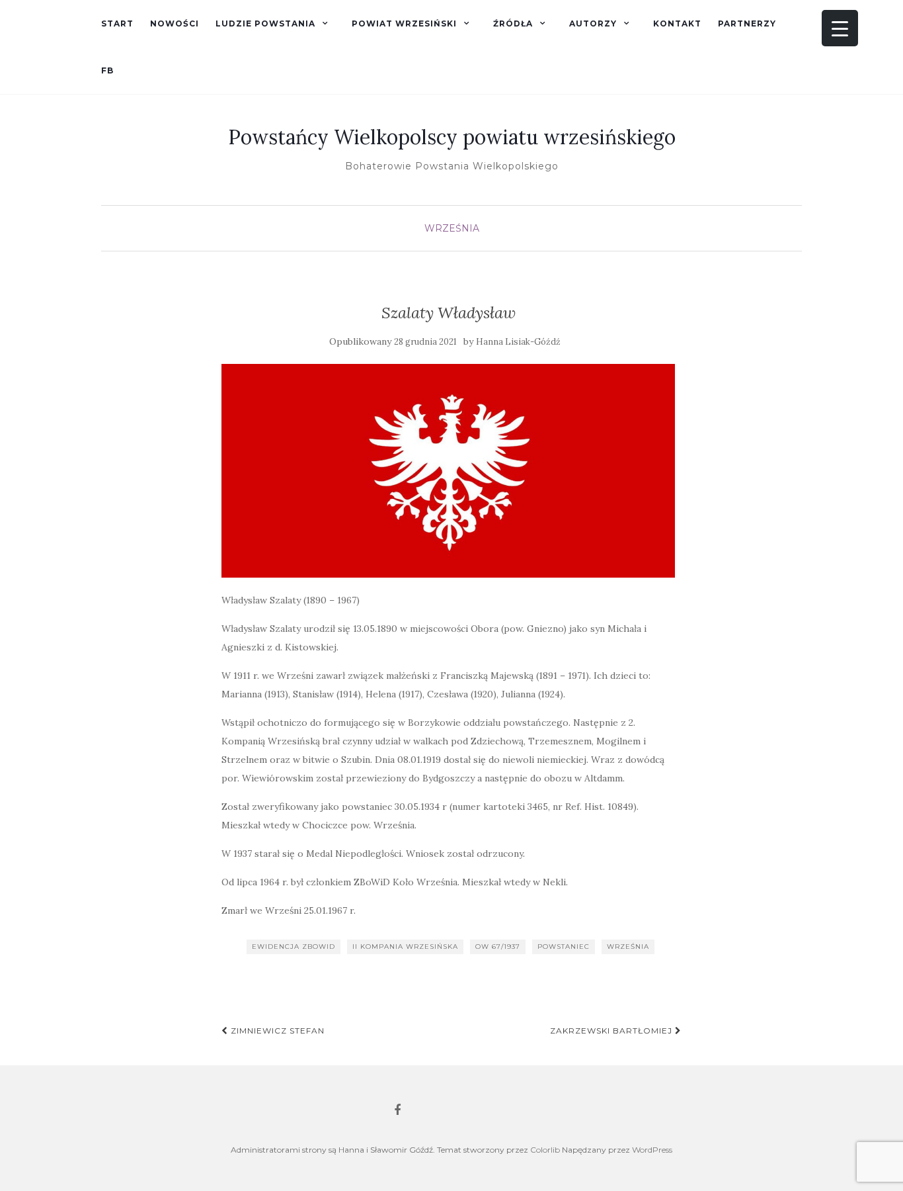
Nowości (174, 23)
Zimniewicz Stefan (276, 1031)
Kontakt (677, 23)
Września (451, 228)
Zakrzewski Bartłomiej (612, 1031)
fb (107, 70)
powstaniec (563, 946)
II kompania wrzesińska (405, 946)
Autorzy (593, 23)
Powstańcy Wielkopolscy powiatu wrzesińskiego (452, 137)
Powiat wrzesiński (404, 23)
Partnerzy (747, 23)
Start (117, 23)
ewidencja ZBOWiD (293, 946)
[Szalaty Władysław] (448, 471)
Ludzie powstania (265, 23)
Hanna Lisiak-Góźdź (518, 341)
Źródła (513, 23)
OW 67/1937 (497, 946)
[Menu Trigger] (840, 28)
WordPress (652, 1150)
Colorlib (545, 1150)
